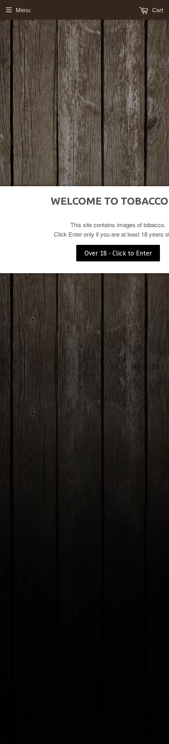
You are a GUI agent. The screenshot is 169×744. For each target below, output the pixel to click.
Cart (157, 10)
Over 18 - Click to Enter (118, 253)
